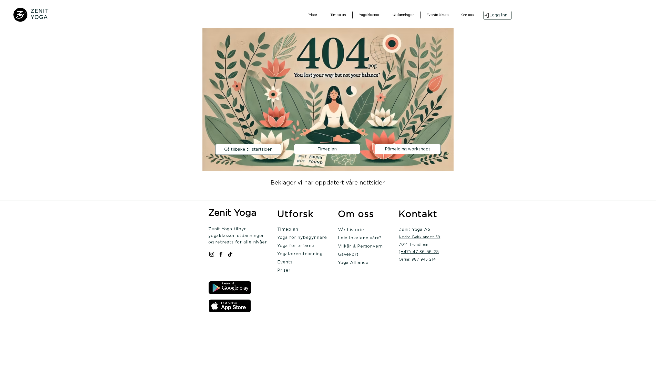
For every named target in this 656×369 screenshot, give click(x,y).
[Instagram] (211, 254)
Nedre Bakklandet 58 (419, 237)
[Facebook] (221, 254)
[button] (369, 15)
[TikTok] (230, 254)
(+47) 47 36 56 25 (419, 252)
